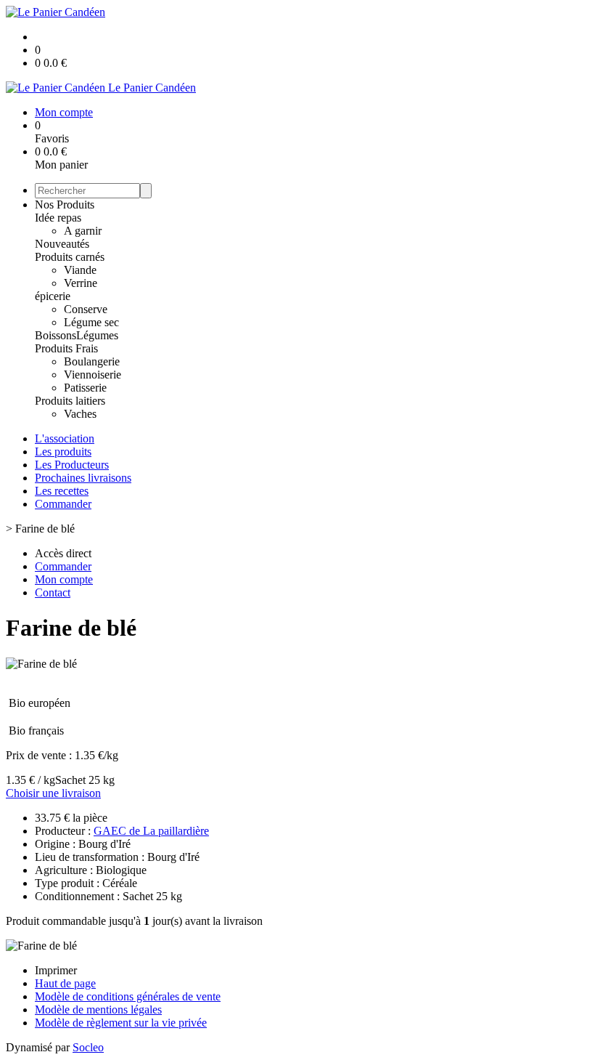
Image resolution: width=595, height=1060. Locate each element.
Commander (63, 504)
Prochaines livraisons (83, 478)
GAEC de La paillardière (151, 831)
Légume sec (91, 322)
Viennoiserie (92, 374)
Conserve (85, 309)
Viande (80, 270)
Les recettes (62, 491)
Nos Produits (64, 204)
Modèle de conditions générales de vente (128, 996)
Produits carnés (69, 257)
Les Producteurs (72, 464)
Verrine (80, 283)
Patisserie (85, 387)
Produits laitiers (70, 401)
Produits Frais (66, 348)
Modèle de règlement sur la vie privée (121, 1022)
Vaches (80, 414)
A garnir (83, 230)
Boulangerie (92, 361)
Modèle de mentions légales (98, 1009)
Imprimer (56, 970)
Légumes (97, 335)
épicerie (52, 296)
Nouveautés (62, 244)
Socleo (88, 1047)
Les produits (63, 451)
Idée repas (58, 217)
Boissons (55, 335)
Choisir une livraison (53, 793)
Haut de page (65, 983)
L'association (64, 438)
